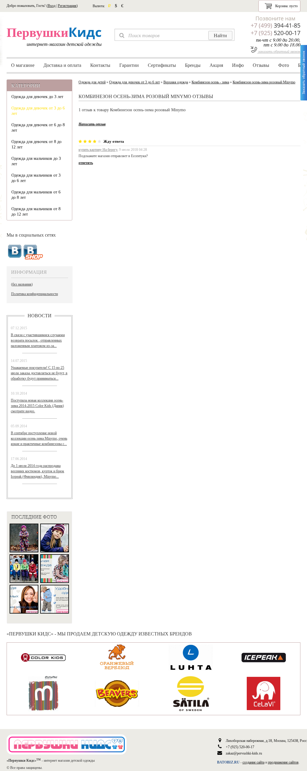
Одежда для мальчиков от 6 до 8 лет (36, 195)
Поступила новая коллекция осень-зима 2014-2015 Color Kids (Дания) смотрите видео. (37, 405)
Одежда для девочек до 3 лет (37, 96)
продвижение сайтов (283, 762)
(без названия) (22, 284)
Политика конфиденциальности (34, 294)
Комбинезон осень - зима (210, 82)
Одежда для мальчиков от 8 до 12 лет (36, 212)
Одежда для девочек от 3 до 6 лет (38, 111)
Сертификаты (162, 65)
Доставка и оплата (62, 65)
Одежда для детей (92, 82)
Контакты (100, 65)
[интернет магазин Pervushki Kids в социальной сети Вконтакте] (33, 252)
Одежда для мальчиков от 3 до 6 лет (36, 178)
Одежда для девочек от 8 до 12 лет (36, 144)
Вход (51, 6)
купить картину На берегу (98, 150)
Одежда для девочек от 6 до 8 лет (38, 128)
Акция (216, 65)
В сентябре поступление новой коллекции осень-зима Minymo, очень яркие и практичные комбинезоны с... (39, 438)
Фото (283, 65)
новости (40, 315)
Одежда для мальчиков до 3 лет (36, 161)
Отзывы (261, 65)
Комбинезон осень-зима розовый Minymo (264, 82)
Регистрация (67, 6)
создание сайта (253, 762)
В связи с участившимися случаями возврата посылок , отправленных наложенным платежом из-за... (38, 340)
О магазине (22, 65)
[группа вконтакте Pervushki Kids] (14, 251)
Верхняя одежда (175, 82)
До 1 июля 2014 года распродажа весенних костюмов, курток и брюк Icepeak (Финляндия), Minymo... (37, 471)
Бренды (193, 65)
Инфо (238, 65)
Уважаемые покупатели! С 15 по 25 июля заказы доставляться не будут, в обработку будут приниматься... (39, 373)
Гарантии (129, 65)
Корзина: (286, 6)
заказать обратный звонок (278, 51)
